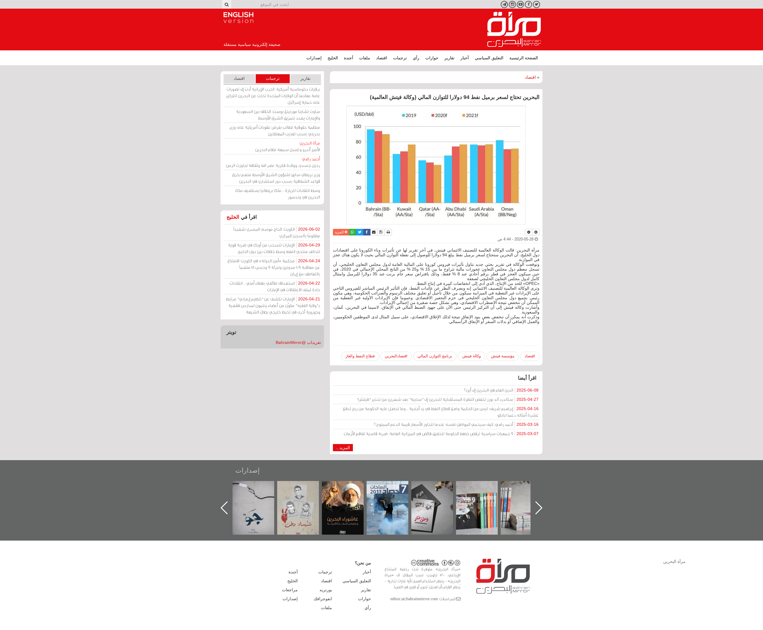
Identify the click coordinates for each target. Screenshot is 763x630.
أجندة (348, 57)
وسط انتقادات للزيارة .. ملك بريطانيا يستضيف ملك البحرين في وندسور (277, 193)
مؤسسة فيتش (502, 356)
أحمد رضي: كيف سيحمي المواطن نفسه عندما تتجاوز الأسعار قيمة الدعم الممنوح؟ (456, 424)
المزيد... (343, 447)
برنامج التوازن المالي (435, 356)
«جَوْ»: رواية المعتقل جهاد (304, 491)
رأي (416, 57)
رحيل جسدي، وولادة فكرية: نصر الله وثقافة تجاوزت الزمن (273, 162)
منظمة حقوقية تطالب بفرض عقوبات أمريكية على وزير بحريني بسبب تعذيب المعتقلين (274, 130)
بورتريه (326, 589)
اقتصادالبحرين (396, 356)
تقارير (449, 57)
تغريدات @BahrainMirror (298, 342)
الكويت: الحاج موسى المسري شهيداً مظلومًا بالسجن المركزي (276, 232)
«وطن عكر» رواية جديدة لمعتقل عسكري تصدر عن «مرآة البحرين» (483, 498)
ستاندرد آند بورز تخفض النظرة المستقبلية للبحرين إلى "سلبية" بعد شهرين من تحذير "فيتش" (447, 399)
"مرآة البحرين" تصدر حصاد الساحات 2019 (527, 494)
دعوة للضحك (259, 487)
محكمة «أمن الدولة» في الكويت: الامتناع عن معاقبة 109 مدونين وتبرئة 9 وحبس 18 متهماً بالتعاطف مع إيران (273, 267)
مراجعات (290, 589)
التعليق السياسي (489, 57)
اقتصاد (381, 57)
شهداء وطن (348, 487)
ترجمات (400, 57)
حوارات (431, 57)
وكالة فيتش (471, 356)
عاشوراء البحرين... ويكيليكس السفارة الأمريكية (394, 494)
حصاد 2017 (438, 487)
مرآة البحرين (514, 29)
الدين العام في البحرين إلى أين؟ (501, 390)
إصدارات (314, 57)
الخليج (333, 57)
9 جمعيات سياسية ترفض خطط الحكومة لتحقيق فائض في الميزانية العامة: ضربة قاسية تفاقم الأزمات (441, 433)
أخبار (464, 57)
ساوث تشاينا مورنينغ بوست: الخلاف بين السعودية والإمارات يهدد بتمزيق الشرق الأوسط (278, 114)
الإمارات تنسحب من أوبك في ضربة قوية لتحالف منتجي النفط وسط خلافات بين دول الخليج (274, 248)
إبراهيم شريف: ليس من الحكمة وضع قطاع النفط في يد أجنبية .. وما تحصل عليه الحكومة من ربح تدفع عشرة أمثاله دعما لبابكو (441, 411)
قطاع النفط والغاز (360, 356)
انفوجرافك (323, 598)
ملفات (364, 57)
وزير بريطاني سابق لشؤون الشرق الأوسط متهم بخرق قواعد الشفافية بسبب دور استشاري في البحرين (276, 177)
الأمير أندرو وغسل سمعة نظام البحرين (287, 146)
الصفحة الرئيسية (523, 57)
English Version (238, 18)
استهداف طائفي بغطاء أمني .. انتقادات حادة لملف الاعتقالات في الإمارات (274, 286)
